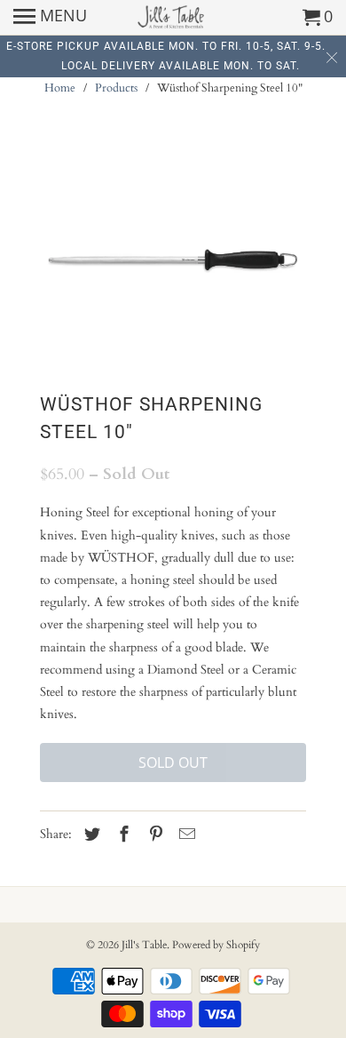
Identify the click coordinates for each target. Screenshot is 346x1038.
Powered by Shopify (216, 945)
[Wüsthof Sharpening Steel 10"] (173, 262)
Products (116, 88)
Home (59, 88)
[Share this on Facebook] (121, 835)
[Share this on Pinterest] (153, 835)
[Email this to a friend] (184, 835)
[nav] (50, 18)
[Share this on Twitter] (89, 835)
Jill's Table (144, 945)
